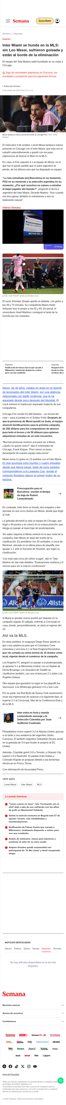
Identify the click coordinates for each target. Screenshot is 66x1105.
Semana (6, 33)
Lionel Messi (10, 784)
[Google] (4, 1066)
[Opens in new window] (10, 1066)
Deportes (18, 33)
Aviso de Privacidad (13, 1074)
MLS (39, 784)
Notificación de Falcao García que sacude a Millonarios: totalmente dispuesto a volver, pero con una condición (24, 370)
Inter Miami (26, 784)
